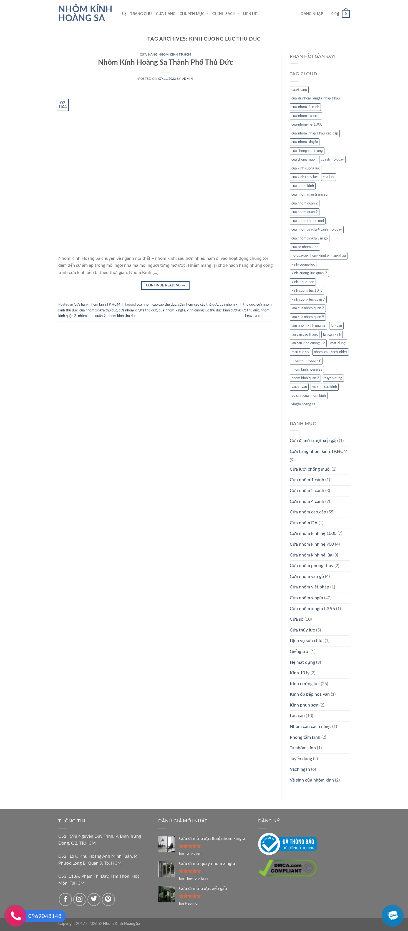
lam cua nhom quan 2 (307, 308)
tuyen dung (333, 378)
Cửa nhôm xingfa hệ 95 (312, 608)
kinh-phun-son (302, 282)
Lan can (297, 715)
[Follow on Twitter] (93, 899)
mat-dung (338, 343)
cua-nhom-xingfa (172, 310)
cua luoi (328, 177)
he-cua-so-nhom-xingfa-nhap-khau (318, 255)
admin (187, 78)
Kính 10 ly (299, 673)
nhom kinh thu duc (121, 316)
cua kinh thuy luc (304, 177)
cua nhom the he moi (307, 221)
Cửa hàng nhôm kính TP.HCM (165, 54)
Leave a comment (259, 316)
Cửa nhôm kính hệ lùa (311, 555)
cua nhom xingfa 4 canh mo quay (316, 229)
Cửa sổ (296, 619)
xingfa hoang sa (303, 404)
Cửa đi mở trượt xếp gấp (314, 440)
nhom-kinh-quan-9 (306, 360)
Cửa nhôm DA (304, 523)
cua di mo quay (332, 159)
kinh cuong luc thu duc (204, 310)
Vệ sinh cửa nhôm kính (312, 780)
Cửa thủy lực (302, 630)
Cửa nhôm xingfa (306, 598)
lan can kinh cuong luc (308, 343)
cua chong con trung (307, 151)
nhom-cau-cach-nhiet (330, 352)
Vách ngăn (300, 769)
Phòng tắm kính (305, 737)
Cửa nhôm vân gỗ (307, 576)
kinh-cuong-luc (303, 264)
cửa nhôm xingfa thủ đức (138, 310)
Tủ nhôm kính (303, 748)
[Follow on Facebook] (65, 899)
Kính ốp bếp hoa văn (310, 694)
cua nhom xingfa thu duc (98, 310)
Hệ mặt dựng (302, 662)
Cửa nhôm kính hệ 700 (312, 544)
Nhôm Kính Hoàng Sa (85, 14)
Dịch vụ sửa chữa (307, 640)
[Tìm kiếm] (124, 14)
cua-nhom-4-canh (305, 107)
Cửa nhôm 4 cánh (307, 501)
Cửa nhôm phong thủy (311, 565)
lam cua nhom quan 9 (307, 317)
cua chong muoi (303, 159)
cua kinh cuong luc (305, 168)
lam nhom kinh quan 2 (308, 325)
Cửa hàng (166, 14)
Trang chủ (141, 14)
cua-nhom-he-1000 (307, 124)
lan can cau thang (304, 334)
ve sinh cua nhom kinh (308, 395)
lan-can (336, 325)
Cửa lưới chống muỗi (310, 469)
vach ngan (299, 386)
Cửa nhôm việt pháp (309, 587)
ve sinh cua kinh (324, 386)
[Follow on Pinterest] (108, 899)
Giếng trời (299, 651)
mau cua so (300, 352)
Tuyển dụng (301, 759)
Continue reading (165, 285)
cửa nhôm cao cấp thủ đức (198, 304)
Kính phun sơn (304, 705)
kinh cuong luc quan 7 (308, 299)
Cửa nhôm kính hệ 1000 (313, 533)
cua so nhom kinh (304, 247)
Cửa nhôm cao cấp (308, 512)
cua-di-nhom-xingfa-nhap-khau (315, 98)
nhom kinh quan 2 (305, 378)
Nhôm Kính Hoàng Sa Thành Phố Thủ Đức (165, 62)
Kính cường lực (305, 684)
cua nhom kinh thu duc (237, 304)
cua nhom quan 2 (304, 203)
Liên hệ (250, 14)
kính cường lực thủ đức (241, 310)
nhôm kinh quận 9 (92, 316)
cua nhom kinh (302, 186)
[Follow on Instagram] (79, 899)
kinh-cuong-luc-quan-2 (309, 273)
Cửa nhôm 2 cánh (307, 490)
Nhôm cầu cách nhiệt (310, 726)
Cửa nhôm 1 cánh (307, 480)
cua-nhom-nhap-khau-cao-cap (314, 133)
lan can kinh (332, 334)
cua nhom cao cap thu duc (156, 304)
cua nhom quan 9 (304, 212)
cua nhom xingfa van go (309, 238)
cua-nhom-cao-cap (305, 116)
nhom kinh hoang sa (306, 369)
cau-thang (299, 89)
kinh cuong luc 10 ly (307, 290)
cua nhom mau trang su (309, 194)
